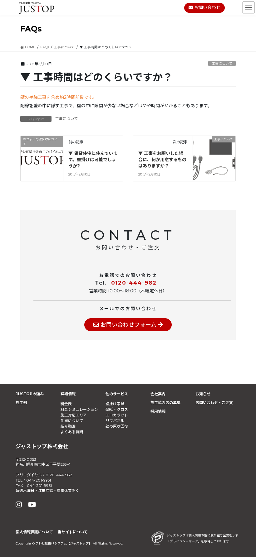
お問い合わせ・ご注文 (214, 402)
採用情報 (157, 411)
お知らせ (202, 393)
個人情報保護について (34, 532)
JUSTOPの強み (30, 393)
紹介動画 (68, 426)
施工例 (21, 402)
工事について (222, 63)
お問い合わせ (206, 7)
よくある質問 (72, 432)
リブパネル (115, 420)
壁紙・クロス (117, 409)
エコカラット (117, 415)
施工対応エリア (74, 415)
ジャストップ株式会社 (42, 446)
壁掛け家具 (115, 403)
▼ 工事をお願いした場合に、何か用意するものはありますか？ (162, 159)
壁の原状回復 (117, 426)
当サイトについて (73, 532)
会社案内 (157, 393)
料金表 (66, 403)
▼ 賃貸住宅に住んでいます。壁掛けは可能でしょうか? (92, 159)
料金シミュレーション (79, 409)
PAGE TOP (243, 534)
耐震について (72, 420)
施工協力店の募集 (165, 402)
